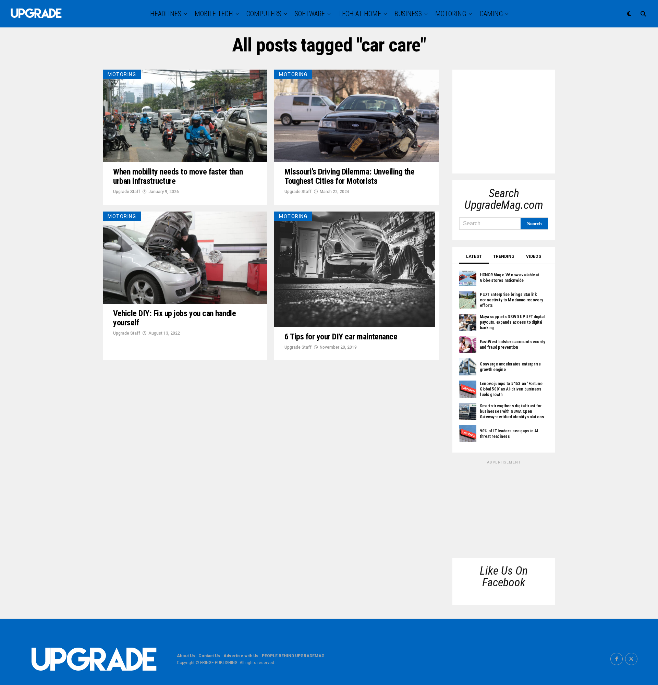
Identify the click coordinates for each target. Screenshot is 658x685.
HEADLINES (165, 14)
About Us (186, 655)
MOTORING (450, 14)
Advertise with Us (240, 655)
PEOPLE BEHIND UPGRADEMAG (293, 655)
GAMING (491, 14)
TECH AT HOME (359, 14)
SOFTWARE (310, 14)
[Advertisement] (510, 119)
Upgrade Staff (126, 191)
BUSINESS (408, 14)
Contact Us (209, 655)
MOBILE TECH (214, 14)
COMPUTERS (263, 14)
